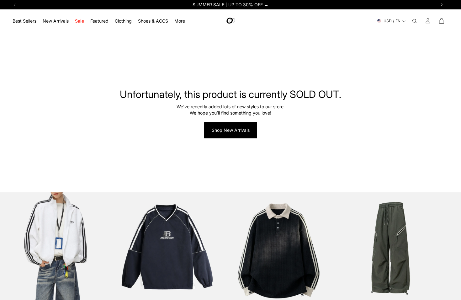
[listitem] (179, 21)
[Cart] (441, 21)
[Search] (414, 21)
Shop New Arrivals (231, 130)
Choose (107, 294)
